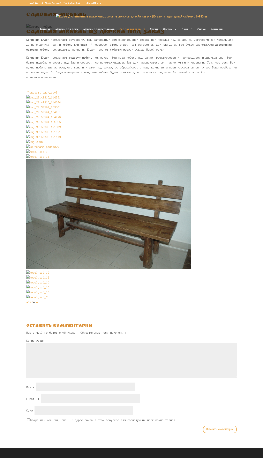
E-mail (32, 398)
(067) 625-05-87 (54, 3)
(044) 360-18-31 (72, 3)
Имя (30, 387)
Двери (154, 29)
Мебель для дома (66, 29)
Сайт (29, 410)
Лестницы (169, 29)
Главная (45, 29)
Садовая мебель (130, 29)
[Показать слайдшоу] (42, 92)
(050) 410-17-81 (37, 3)
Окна (184, 29)
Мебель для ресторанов (98, 29)
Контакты (217, 29)
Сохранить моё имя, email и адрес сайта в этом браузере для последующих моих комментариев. (103, 420)
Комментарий (35, 340)
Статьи (201, 29)
